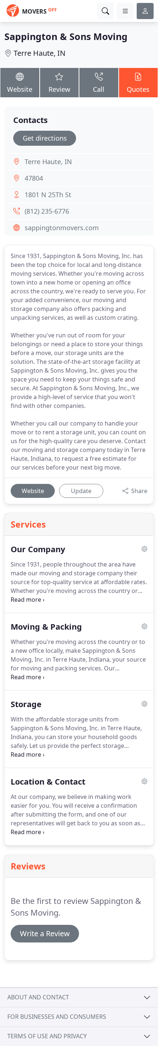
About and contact (38, 997)
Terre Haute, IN (39, 53)
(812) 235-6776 (47, 211)
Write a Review (45, 933)
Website (19, 89)
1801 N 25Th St (48, 194)
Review (59, 89)
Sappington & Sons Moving (66, 36)
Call (98, 89)
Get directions (45, 138)
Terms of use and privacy (47, 1036)
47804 (34, 178)
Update (81, 491)
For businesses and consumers (56, 1017)
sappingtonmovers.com (62, 227)
